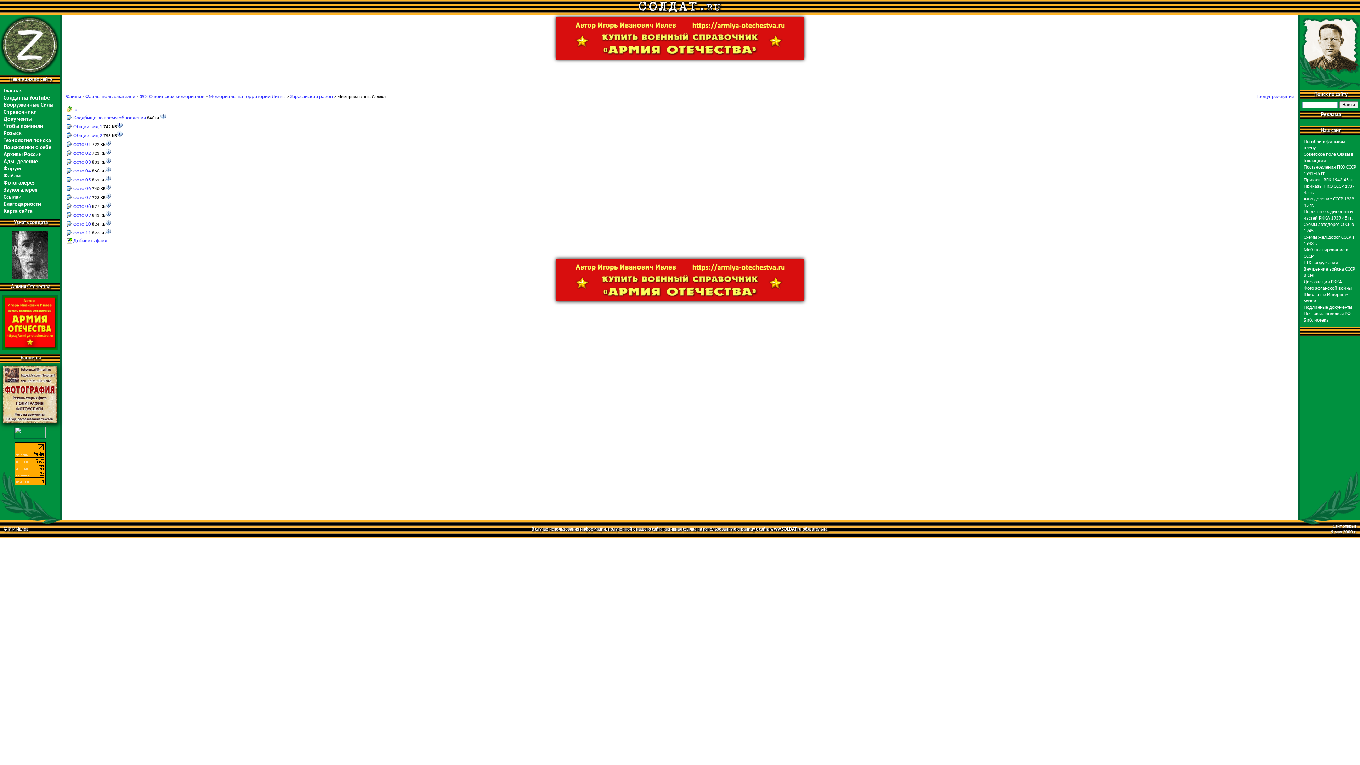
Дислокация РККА (1323, 282)
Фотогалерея (20, 183)
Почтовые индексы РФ (1327, 314)
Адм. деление (21, 162)
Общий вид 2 (87, 135)
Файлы (12, 176)
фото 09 (82, 215)
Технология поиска (27, 140)
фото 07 (82, 197)
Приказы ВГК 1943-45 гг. (1329, 180)
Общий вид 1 (87, 127)
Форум (12, 169)
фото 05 (82, 180)
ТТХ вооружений (1321, 263)
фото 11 (82, 233)
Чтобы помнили (23, 126)
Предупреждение (1274, 97)
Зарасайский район (311, 97)
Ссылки (13, 197)
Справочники (20, 112)
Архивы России (23, 155)
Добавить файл (90, 241)
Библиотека (1316, 320)
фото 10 (82, 224)
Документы (18, 119)
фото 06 (82, 189)
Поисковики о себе (27, 148)
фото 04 (82, 171)
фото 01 (82, 144)
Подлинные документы (1328, 307)
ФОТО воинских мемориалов (172, 97)
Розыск (13, 133)
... (75, 109)
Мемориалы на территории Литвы (247, 97)
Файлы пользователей (110, 97)
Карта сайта (18, 211)
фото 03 (82, 162)
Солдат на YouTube (27, 98)
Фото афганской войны (1328, 288)
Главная (13, 91)
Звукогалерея (21, 190)
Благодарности (22, 204)
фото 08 (82, 206)
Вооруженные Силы (28, 105)
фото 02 (82, 153)
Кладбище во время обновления (109, 118)
